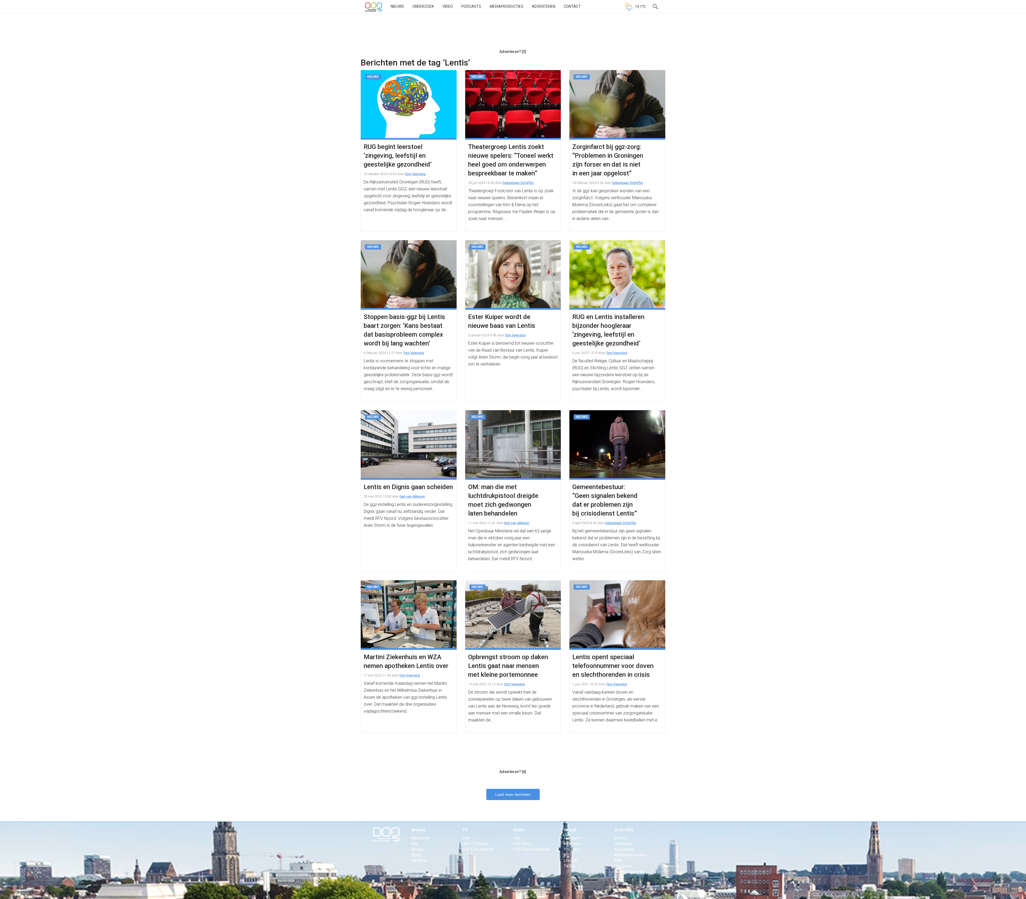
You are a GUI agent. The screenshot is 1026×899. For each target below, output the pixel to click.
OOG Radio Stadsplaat (531, 849)
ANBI (619, 860)
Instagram (572, 844)
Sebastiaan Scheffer (518, 183)
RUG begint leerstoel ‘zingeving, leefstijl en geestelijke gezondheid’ (398, 155)
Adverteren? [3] (512, 51)
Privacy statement (630, 872)
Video (447, 6)
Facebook (572, 838)
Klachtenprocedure (631, 855)
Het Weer (419, 860)
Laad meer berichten (513, 794)
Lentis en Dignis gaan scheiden (408, 487)
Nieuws (397, 6)
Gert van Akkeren (412, 496)
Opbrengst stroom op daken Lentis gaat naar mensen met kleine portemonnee (508, 665)
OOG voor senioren (478, 849)
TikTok (569, 866)
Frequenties (625, 849)
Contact (572, 6)
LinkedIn (571, 860)
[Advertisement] (512, 33)
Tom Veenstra (415, 174)
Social (570, 829)
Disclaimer (623, 866)
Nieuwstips (420, 838)
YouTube (571, 849)
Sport (416, 855)
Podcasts (471, 6)
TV (465, 829)
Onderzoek (423, 6)
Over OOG (624, 829)
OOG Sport (522, 844)
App (414, 844)
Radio (518, 829)
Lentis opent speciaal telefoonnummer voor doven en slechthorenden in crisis (613, 665)
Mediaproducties (506, 6)
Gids (465, 838)
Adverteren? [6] (512, 772)
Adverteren (543, 6)
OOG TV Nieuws (475, 844)
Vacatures (623, 844)
